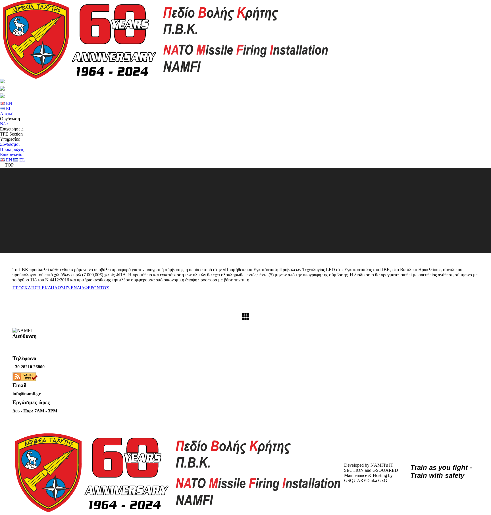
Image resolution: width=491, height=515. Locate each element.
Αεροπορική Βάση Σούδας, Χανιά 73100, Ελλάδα (39, 347)
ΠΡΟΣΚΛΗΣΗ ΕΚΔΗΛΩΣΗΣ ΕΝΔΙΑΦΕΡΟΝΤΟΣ (61, 287)
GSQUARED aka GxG (365, 480)
